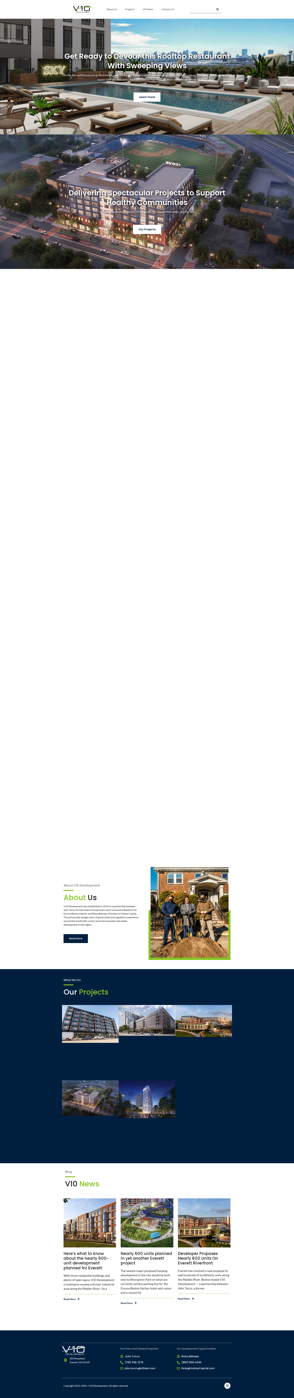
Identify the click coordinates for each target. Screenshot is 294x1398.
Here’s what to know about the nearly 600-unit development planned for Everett (86, 1261)
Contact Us (167, 9)
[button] (147, 416)
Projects (129, 9)
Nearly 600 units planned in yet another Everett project (146, 1258)
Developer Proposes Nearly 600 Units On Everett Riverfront (198, 1258)
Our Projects (147, 229)
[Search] (217, 9)
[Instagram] (227, 1386)
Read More (70, 1299)
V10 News (148, 9)
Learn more (147, 97)
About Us (112, 9)
